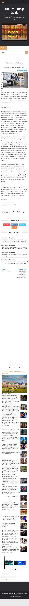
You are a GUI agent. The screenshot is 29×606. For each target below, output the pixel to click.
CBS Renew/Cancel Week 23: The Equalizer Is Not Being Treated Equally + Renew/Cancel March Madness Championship (10, 505)
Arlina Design (17, 596)
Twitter (23, 224)
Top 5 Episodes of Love (7, 271)
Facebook (14, 224)
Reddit (7, 224)
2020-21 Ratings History (8, 509)
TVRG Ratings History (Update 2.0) (10, 496)
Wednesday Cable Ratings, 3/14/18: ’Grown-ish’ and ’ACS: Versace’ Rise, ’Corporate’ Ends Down (21, 274)
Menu (3, 48)
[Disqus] (14, 303)
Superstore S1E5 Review (8, 238)
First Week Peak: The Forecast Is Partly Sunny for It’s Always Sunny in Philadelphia (10, 424)
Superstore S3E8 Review (8, 259)
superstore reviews (22, 70)
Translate (12, 579)
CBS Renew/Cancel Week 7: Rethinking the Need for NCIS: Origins (9, 525)
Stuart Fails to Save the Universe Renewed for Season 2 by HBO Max (10, 439)
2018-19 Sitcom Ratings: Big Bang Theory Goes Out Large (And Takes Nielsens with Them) (10, 518)
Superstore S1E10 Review (8, 245)
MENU (23, 2)
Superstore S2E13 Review (8, 252)
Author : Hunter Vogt (18, 212)
